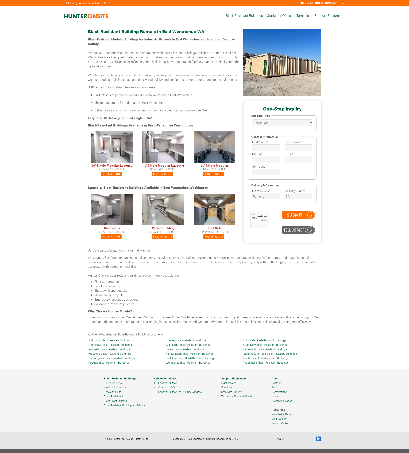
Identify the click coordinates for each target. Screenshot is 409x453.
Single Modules (113, 383)
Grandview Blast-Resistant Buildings (265, 345)
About (275, 378)
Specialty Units (112, 392)
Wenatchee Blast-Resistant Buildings (188, 362)
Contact (276, 383)
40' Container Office (165, 387)
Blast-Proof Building (115, 401)
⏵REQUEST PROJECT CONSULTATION (322, 3)
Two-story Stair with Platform (238, 396)
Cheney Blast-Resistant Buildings (186, 340)
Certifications (279, 392)
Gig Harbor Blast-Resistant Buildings (188, 345)
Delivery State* (295, 190)
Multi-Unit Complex (115, 387)
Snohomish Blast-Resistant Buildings (265, 358)
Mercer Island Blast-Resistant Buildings (189, 353)
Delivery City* (261, 190)
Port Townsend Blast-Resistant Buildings (190, 358)
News (275, 396)
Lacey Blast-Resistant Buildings (185, 349)
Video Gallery (279, 419)
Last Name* (293, 142)
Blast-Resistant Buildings (244, 15)
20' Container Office (165, 383)
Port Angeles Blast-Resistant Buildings (111, 358)
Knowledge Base (281, 414)
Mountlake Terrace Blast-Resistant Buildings (270, 353)
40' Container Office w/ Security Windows (178, 392)
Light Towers (228, 383)
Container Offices (280, 15)
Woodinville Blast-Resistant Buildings (266, 362)
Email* (289, 154)
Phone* (257, 154)
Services (277, 387)
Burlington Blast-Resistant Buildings (110, 340)
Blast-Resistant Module (117, 396)
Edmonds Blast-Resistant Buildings (264, 340)
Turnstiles (303, 15)
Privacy (280, 438)
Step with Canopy (231, 392)
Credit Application (282, 401)
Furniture (226, 387)
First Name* (260, 142)
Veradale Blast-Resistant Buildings (108, 362)
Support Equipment (328, 15)
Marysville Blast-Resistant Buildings (109, 353)
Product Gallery (281, 423)
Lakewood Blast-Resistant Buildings (265, 349)
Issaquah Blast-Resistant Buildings (109, 349)
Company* (259, 166)
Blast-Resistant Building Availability (124, 405)
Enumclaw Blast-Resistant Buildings (110, 345)
